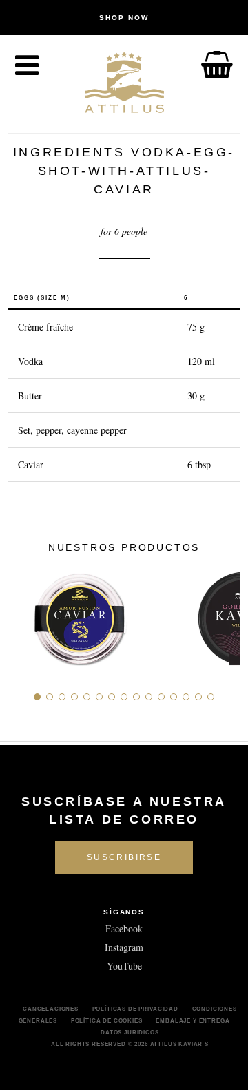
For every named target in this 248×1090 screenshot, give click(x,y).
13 (186, 696)
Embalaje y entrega (192, 1020)
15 (210, 696)
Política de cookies (107, 1020)
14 (198, 696)
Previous (23, 613)
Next (224, 613)
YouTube (124, 965)
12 (173, 696)
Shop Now (124, 17)
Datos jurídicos (130, 1032)
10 (148, 696)
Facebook (124, 928)
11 (161, 696)
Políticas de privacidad (135, 1008)
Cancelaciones (51, 1008)
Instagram (124, 947)
